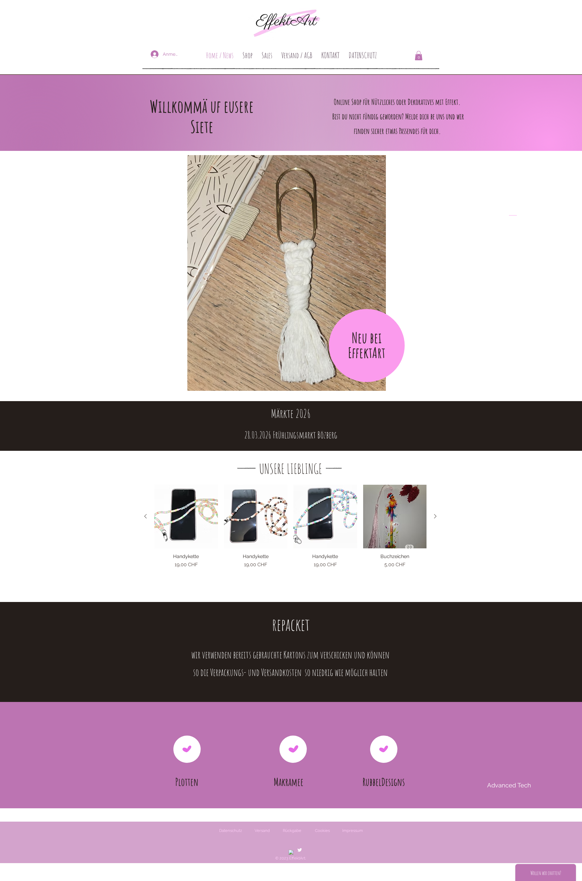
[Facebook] (291, 852)
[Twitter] (299, 850)
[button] (419, 55)
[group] (290, 533)
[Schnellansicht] (186, 516)
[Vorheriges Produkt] (145, 516)
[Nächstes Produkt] (435, 516)
